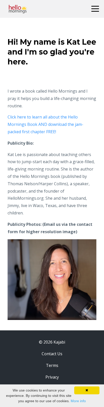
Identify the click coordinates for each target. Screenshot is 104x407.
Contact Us (52, 354)
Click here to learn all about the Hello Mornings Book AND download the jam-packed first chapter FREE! (45, 124)
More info (78, 401)
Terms (52, 365)
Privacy (52, 377)
